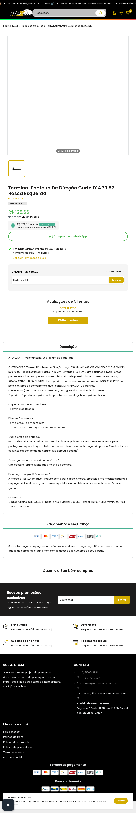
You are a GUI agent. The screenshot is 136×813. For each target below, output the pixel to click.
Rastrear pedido (13, 757)
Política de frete (13, 737)
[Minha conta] (114, 13)
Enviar (122, 599)
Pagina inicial (10, 26)
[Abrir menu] (5, 13)
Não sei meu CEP (115, 271)
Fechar (121, 800)
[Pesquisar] (100, 13)
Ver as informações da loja (29, 258)
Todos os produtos (32, 26)
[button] (129, 13)
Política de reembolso (17, 742)
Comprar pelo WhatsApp (70, 236)
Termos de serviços (15, 752)
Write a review (68, 320)
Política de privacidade (17, 747)
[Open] (8, 805)
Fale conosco (11, 731)
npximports (15, 198)
